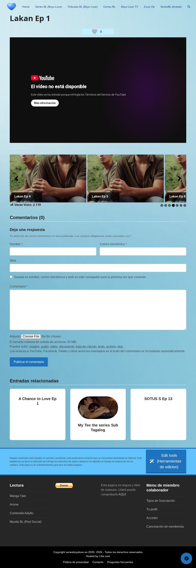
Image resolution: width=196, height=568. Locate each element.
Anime (14, 504)
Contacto (97, 562)
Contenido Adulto (21, 513)
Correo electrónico (113, 244)
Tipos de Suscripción (160, 500)
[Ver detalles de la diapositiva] (48, 178)
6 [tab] (181, 205)
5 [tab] (177, 205)
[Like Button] (94, 31)
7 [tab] (184, 205)
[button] (189, 6)
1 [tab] (161, 205)
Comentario (19, 286)
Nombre (16, 244)
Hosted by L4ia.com (98, 556)
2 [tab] (165, 205)
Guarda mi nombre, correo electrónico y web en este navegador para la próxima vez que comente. (80, 277)
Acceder (152, 518)
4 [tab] (173, 205)
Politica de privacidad (76, 562)
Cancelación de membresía (165, 526)
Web (13, 260)
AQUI (122, 494)
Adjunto (15, 336)
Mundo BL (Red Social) (25, 521)
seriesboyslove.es (76, 552)
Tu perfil (151, 509)
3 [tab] (169, 205)
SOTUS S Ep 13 (158, 399)
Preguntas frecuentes (120, 562)
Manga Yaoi (18, 496)
